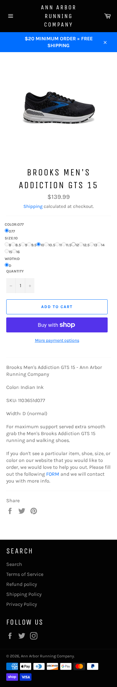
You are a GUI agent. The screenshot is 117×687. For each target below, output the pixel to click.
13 (95, 245)
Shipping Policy (23, 594)
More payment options (57, 340)
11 (60, 245)
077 (12, 231)
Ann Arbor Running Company (58, 16)
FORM (52, 474)
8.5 (18, 245)
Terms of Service (24, 574)
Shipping (32, 206)
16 (18, 252)
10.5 (51, 245)
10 (42, 245)
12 (77, 245)
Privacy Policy (21, 604)
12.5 (86, 245)
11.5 (68, 245)
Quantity (15, 271)
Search (14, 564)
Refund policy (21, 584)
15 (10, 252)
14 (103, 245)
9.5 (34, 245)
